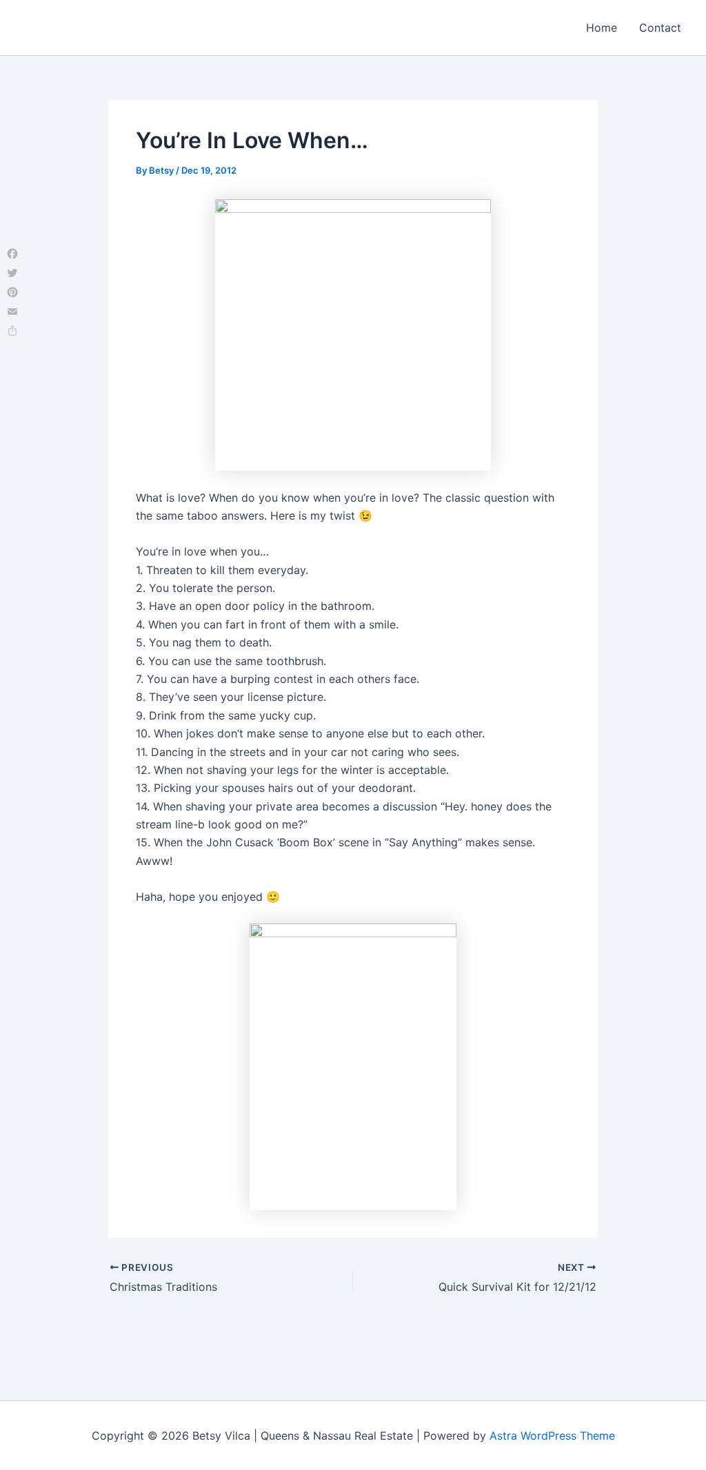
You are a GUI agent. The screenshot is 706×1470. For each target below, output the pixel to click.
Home (601, 27)
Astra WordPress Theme (552, 1435)
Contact (660, 27)
